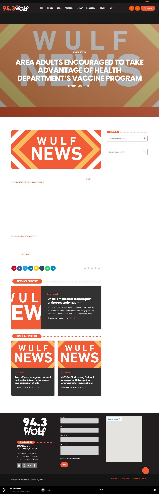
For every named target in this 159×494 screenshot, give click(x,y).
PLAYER (148, 8)
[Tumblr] (34, 465)
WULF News (79, 52)
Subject (63, 436)
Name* (62, 417)
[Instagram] (24, 465)
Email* (62, 426)
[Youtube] (29, 465)
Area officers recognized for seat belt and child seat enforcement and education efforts (33, 380)
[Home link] (16, 8)
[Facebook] (19, 465)
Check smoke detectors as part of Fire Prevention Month (69, 301)
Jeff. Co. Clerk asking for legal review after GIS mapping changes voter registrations (77, 380)
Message (64, 445)
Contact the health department (23, 236)
